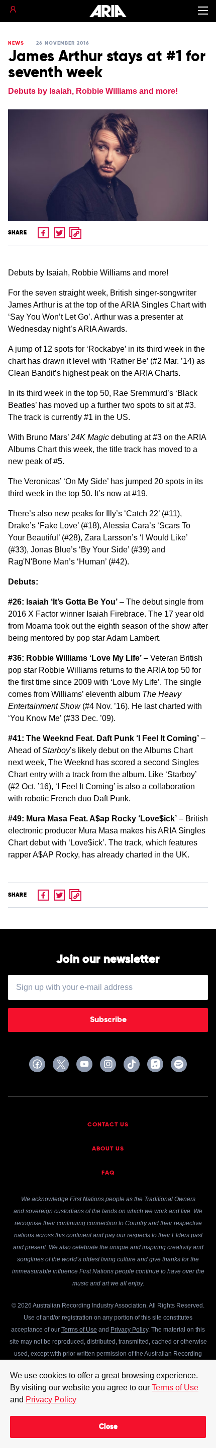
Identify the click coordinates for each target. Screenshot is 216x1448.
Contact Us (108, 1125)
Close (108, 1426)
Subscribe (108, 1020)
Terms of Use (175, 1387)
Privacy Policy (51, 1399)
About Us (108, 1149)
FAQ (108, 1173)
